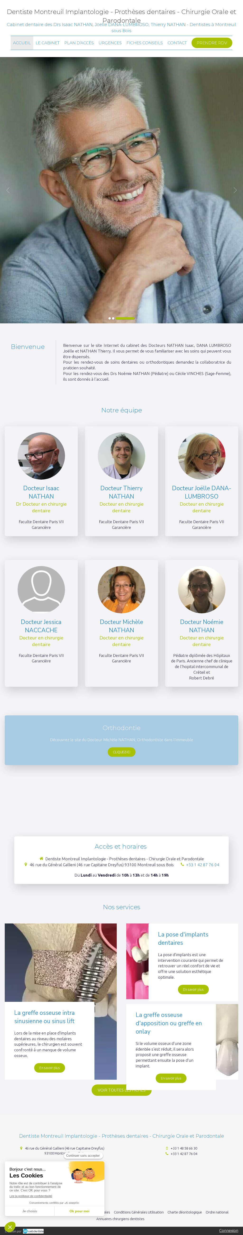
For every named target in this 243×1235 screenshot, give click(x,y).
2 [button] (113, 318)
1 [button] (109, 318)
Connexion (228, 1230)
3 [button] (125, 318)
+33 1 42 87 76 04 (202, 864)
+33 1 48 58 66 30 (184, 1148)
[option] (121, 190)
